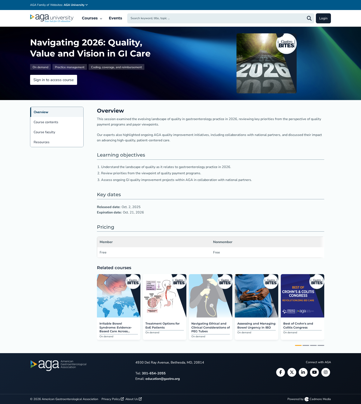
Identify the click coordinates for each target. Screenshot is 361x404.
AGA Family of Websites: (57, 5)
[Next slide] (327, 307)
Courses (90, 18)
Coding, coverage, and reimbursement (116, 67)
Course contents (46, 122)
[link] (118, 295)
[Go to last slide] (93, 307)
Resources (42, 142)
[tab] (298, 345)
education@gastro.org (162, 378)
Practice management (69, 67)
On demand (40, 67)
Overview (41, 112)
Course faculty (44, 132)
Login (323, 18)
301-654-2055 (154, 373)
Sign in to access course (53, 79)
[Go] (309, 18)
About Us (132, 399)
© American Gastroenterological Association (64, 399)
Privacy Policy (111, 399)
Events (115, 18)
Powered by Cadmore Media (309, 399)
